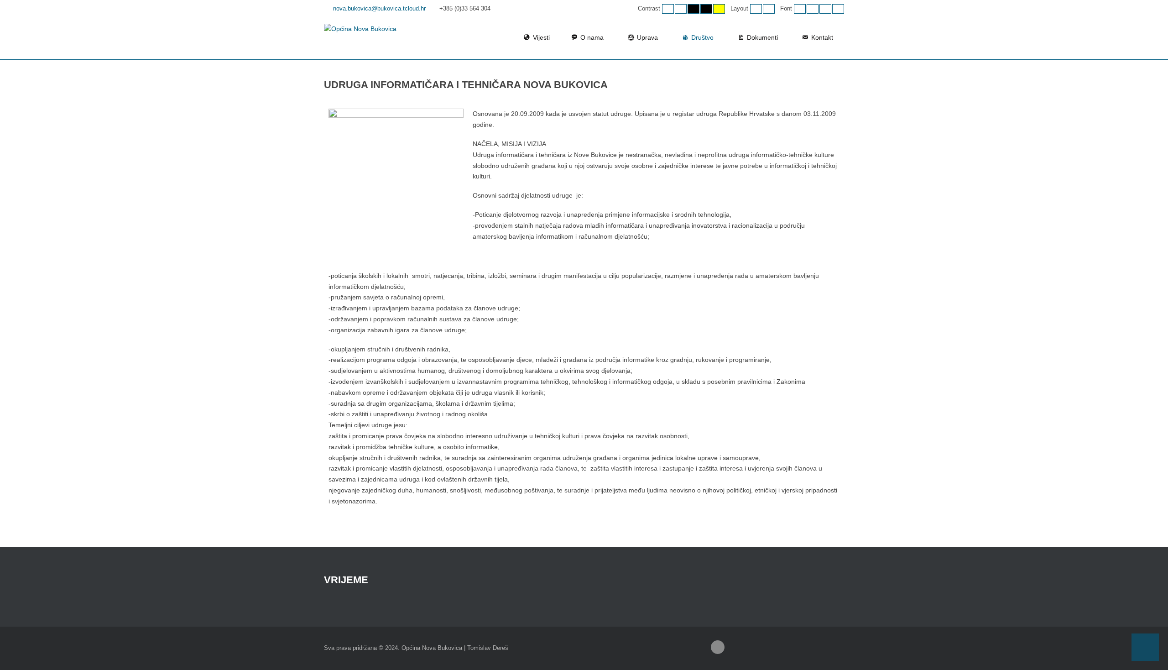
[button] (1145, 647)
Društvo (702, 37)
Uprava (647, 37)
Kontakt (822, 37)
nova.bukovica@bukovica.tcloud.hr (379, 8)
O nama (592, 37)
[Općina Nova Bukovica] (360, 29)
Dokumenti (762, 37)
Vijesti (541, 37)
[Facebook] (718, 647)
